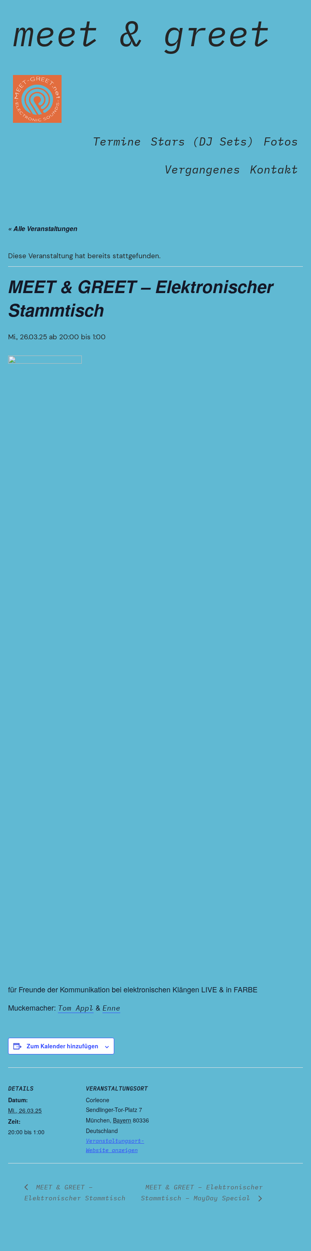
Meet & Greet (142, 32)
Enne (111, 1008)
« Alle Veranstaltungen (42, 228)
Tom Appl (76, 1008)
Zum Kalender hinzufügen (62, 1046)
